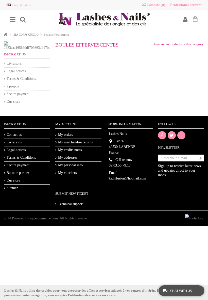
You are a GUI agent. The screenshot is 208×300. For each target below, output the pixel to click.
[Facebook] (162, 135)
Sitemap (12, 188)
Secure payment (18, 94)
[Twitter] (172, 135)
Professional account (186, 5)
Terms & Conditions (21, 79)
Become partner (18, 173)
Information (15, 54)
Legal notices (16, 71)
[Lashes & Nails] (104, 19)
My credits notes (70, 150)
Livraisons (14, 63)
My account (66, 124)
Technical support (70, 204)
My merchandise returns (75, 142)
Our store (13, 101)
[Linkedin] (181, 135)
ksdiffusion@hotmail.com (127, 178)
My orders (65, 135)
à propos (13, 86)
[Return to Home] (5, 35)
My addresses (67, 157)
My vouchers (67, 173)
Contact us (14, 135)
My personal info (70, 165)
